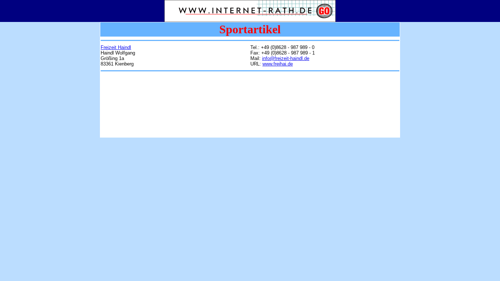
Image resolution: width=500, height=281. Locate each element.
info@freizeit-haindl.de (285, 58)
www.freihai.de (277, 64)
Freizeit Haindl (116, 47)
